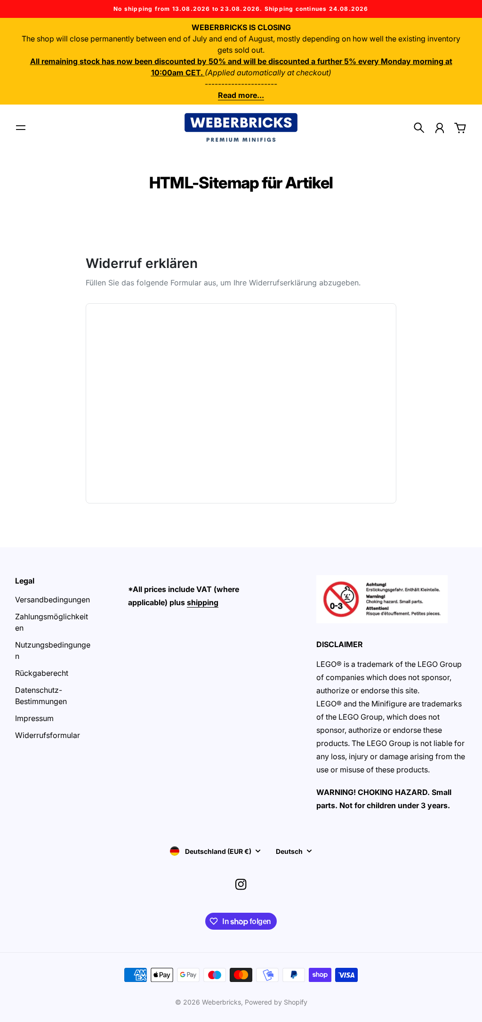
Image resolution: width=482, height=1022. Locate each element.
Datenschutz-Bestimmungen (41, 695)
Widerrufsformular (47, 735)
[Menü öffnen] (20, 127)
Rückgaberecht (41, 673)
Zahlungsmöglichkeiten (51, 622)
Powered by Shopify (276, 1002)
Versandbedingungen (52, 599)
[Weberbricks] (241, 127)
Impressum (34, 718)
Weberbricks (221, 1002)
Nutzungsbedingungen (52, 650)
